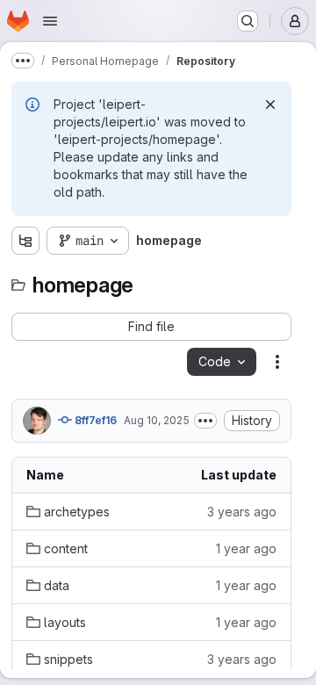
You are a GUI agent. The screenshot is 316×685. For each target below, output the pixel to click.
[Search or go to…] (247, 21)
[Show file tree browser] (25, 241)
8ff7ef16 (94, 420)
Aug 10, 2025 (157, 420)
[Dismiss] (270, 104)
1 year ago (246, 548)
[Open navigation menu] (50, 21)
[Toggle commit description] (205, 421)
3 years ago (241, 511)
